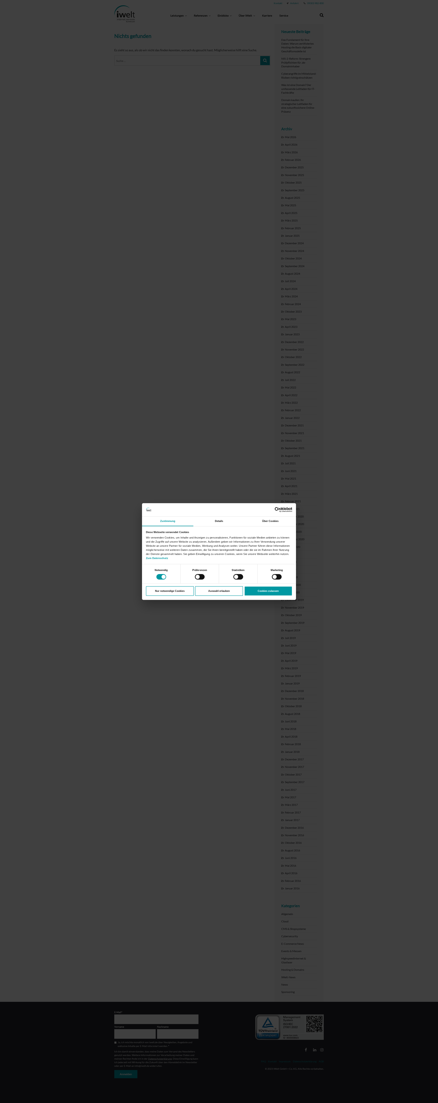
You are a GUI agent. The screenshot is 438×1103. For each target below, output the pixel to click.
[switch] (200, 577)
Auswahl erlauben (219, 590)
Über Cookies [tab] (270, 521)
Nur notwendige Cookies (170, 590)
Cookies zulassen (268, 590)
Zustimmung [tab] (167, 521)
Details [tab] (219, 521)
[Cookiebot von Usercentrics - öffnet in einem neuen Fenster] (277, 509)
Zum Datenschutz (157, 558)
